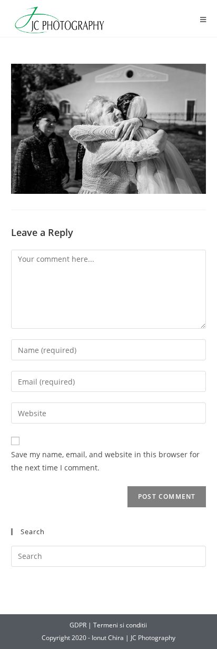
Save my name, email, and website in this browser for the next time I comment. (105, 461)
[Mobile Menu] (203, 19)
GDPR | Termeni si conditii (108, 625)
